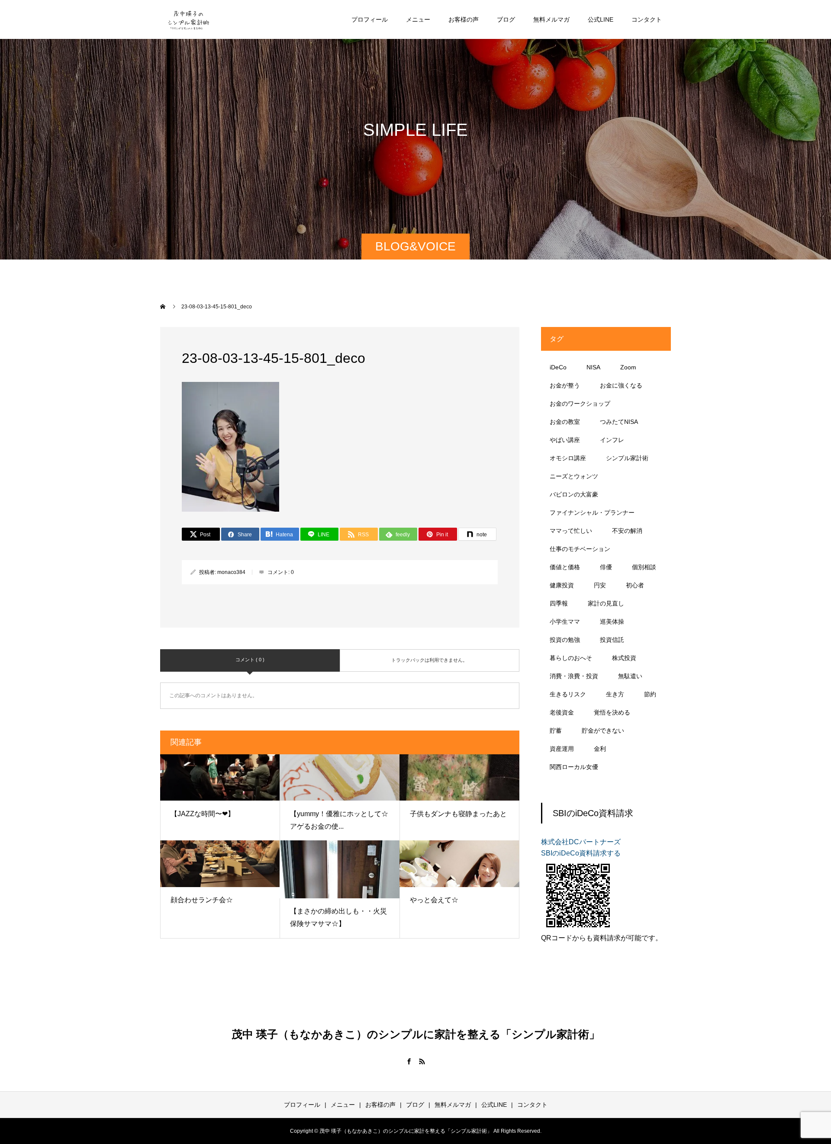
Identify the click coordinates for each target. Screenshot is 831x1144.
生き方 (615, 694)
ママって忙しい (571, 530)
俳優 (606, 567)
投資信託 (612, 639)
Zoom (628, 367)
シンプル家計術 (627, 458)
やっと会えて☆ (434, 900)
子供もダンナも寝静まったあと (458, 813)
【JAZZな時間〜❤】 (203, 813)
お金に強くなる (621, 385)
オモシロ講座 (568, 458)
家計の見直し (606, 603)
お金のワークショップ (580, 403)
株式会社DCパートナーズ (581, 842)
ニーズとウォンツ (574, 476)
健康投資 (562, 585)
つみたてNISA (619, 421)
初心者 (635, 585)
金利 (600, 748)
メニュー (418, 19)
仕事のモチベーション (580, 548)
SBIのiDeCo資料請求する (581, 853)
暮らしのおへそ (571, 657)
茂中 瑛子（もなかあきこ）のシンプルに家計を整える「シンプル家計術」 (416, 1034)
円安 (600, 585)
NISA (593, 367)
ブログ (506, 19)
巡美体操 (612, 621)
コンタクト (646, 19)
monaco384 (231, 572)
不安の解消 (627, 530)
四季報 (559, 603)
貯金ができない (603, 730)
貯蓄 (556, 730)
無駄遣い (630, 676)
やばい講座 (565, 439)
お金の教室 (565, 421)
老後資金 (562, 712)
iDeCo (558, 367)
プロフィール (369, 19)
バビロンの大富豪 (574, 494)
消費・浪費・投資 (574, 676)
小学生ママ (565, 621)
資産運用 (562, 748)
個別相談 (644, 567)
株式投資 (624, 657)
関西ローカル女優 (574, 766)
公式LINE (600, 19)
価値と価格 (565, 567)
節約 (650, 694)
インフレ (612, 439)
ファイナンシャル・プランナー (592, 512)
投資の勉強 (565, 639)
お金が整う (565, 385)
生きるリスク (568, 694)
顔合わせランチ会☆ (202, 900)
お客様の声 (463, 19)
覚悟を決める (612, 712)
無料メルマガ (551, 19)
